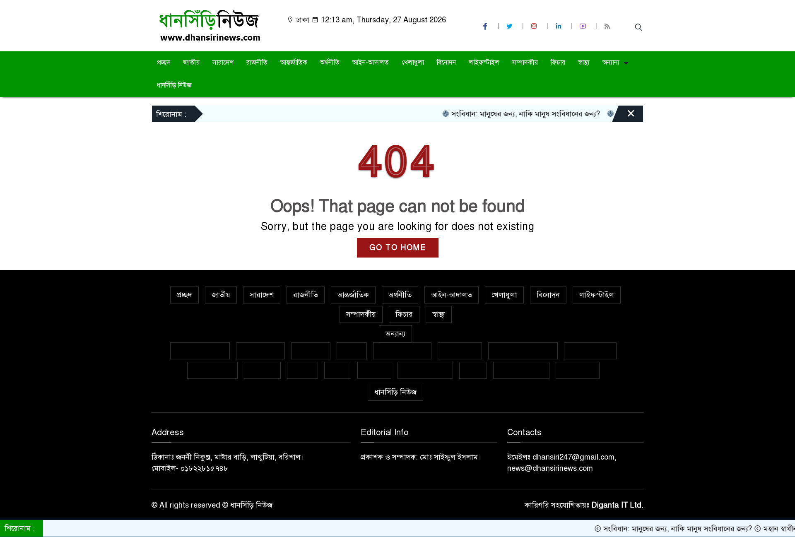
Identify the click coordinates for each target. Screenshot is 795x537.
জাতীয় (191, 62)
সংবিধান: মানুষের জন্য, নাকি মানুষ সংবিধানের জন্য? (512, 113)
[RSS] (608, 26)
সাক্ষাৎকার (577, 370)
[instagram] (535, 26)
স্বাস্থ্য (584, 62)
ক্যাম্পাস (262, 370)
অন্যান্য (610, 62)
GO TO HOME (397, 247)
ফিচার (558, 62)
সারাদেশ (223, 62)
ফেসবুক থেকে (590, 350)
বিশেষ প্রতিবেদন (200, 350)
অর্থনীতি (330, 62)
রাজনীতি (256, 62)
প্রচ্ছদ (163, 62)
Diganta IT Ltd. (617, 505)
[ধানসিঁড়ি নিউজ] (209, 25)
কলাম (351, 350)
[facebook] (486, 26)
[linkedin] (559, 26)
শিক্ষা (473, 370)
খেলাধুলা (413, 62)
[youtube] (584, 26)
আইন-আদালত (370, 62)
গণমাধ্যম (311, 350)
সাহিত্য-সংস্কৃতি (425, 370)
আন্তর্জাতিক (293, 62)
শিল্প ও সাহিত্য (521, 370)
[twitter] (511, 26)
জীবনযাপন (459, 350)
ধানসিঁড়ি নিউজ (174, 85)
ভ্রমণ (337, 370)
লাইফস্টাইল (484, 62)
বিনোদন (446, 62)
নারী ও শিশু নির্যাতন (523, 350)
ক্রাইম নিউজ (260, 350)
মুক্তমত (374, 370)
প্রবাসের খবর (212, 370)
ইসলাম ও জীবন (402, 350)
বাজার (302, 370)
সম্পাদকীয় (525, 62)
